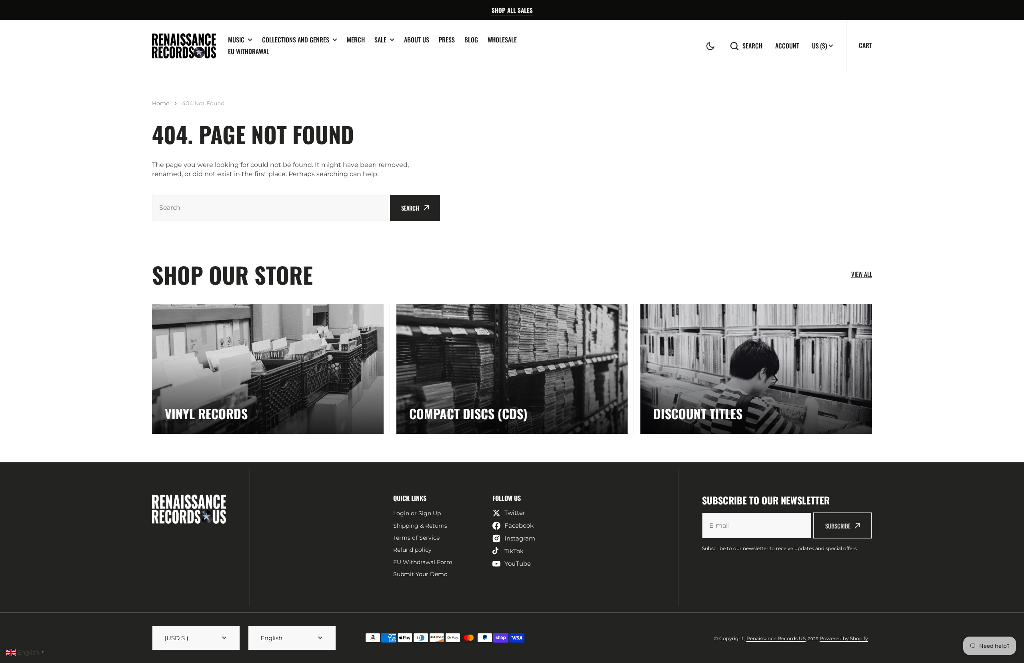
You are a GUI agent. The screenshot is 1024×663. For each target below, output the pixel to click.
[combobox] (270, 208)
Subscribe (837, 525)
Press (447, 39)
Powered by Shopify (844, 638)
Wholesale (502, 39)
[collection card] (268, 369)
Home (160, 103)
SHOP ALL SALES (512, 10)
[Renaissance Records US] (184, 45)
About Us (416, 39)
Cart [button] (865, 45)
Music (236, 39)
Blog (471, 39)
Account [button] (787, 45)
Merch (356, 39)
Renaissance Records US (776, 638)
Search (752, 45)
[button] (710, 46)
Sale (380, 39)
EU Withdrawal (248, 51)
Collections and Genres (295, 39)
